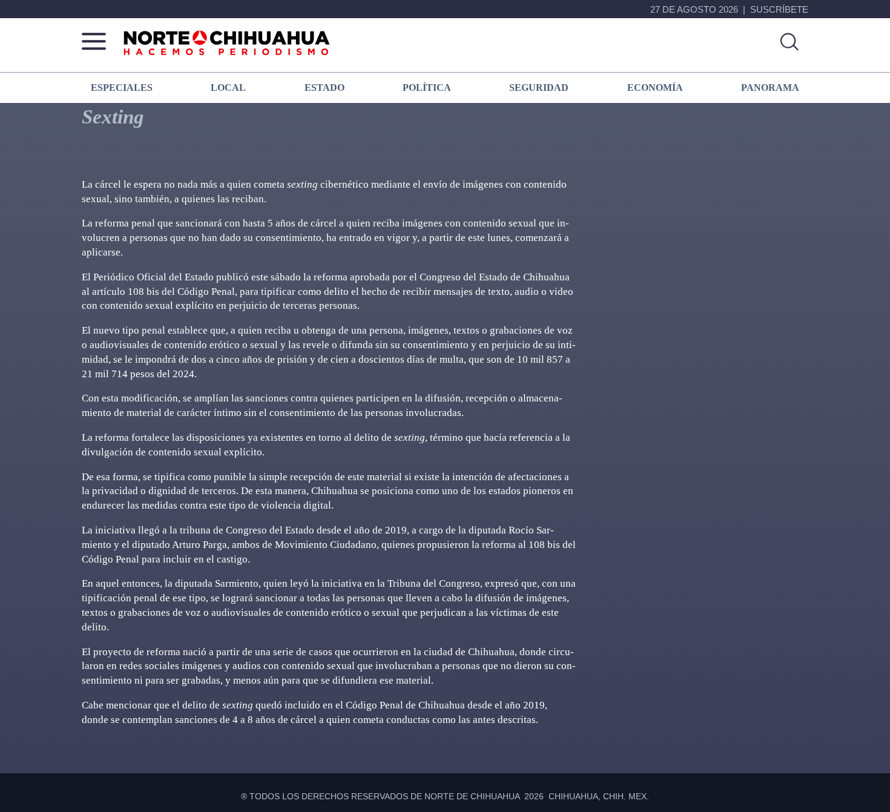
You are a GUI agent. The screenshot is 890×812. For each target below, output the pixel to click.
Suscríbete (779, 9)
